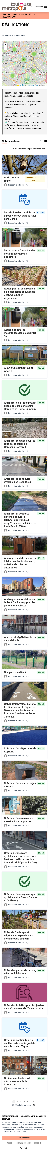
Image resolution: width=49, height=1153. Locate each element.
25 (34, 1105)
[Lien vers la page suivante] (34, 1101)
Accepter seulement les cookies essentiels (24, 1143)
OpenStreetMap (32, 85)
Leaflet (21, 85)
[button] (14, 49)
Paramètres (24, 1148)
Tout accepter (24, 1138)
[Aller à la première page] (18, 7)
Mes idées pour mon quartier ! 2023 (18, 14)
